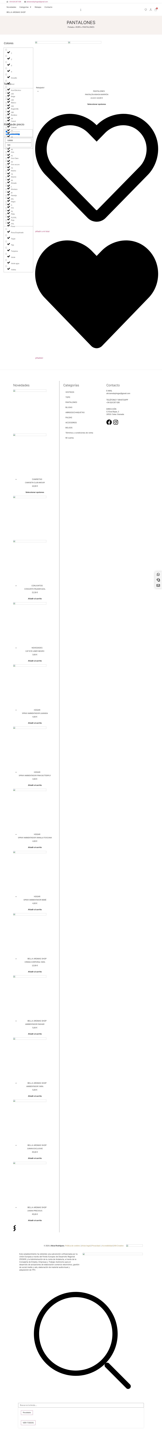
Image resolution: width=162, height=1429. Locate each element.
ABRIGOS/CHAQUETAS (75, 412)
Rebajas (38, 7)
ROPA (78, 27)
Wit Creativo (119, 1246)
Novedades (11, 7)
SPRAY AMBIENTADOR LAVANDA (35, 713)
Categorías (24, 7)
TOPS (67, 397)
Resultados (27, 1412)
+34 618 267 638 (113, 402)
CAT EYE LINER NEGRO (34, 651)
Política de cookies (72, 1246)
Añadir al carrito (35, 598)
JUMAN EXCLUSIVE (35, 1148)
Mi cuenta (69, 438)
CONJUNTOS (37, 585)
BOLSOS (68, 428)
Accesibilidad (107, 1246)
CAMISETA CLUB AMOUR (35, 483)
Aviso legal (86, 1246)
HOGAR (37, 710)
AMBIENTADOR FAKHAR (34, 1024)
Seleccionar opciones (96, 104)
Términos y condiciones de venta (79, 433)
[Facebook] (109, 422)
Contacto (48, 7)
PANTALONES (99, 91)
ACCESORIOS (71, 422)
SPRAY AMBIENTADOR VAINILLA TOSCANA (35, 838)
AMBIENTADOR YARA (34, 1086)
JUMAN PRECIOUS (34, 1211)
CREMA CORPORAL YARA (35, 962)
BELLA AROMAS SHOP (16, 12)
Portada (71, 27)
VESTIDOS (69, 392)
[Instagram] (115, 422)
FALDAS (68, 417)
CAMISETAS (37, 479)
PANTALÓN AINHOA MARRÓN (96, 94)
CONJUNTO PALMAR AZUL (34, 589)
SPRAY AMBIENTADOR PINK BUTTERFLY (35, 775)
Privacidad (96, 1246)
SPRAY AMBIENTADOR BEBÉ (34, 900)
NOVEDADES (37, 648)
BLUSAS (68, 407)
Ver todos (28, 1423)
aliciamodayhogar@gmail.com (118, 393)
